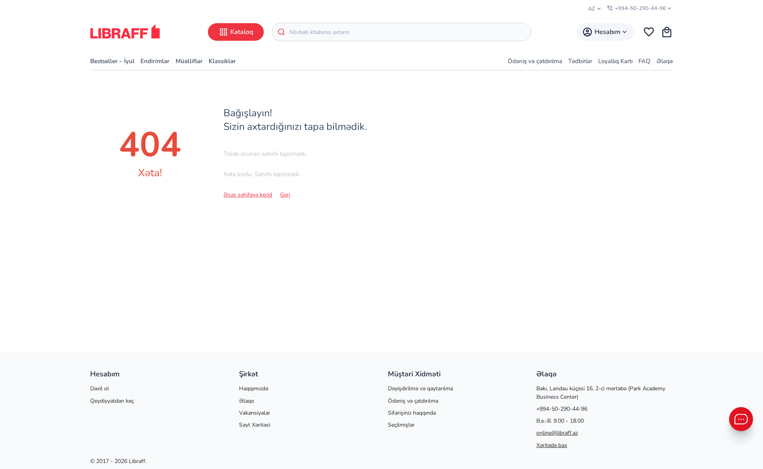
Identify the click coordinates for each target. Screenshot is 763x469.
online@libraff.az (557, 433)
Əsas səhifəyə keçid (247, 195)
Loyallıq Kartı (615, 61)
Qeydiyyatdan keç (112, 401)
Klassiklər (222, 61)
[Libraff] (125, 31)
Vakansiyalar (254, 413)
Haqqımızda (253, 388)
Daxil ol (99, 388)
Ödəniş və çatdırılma (535, 61)
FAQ (644, 61)
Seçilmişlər (401, 425)
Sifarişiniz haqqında (412, 413)
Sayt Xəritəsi (254, 425)
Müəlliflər (189, 61)
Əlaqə (664, 61)
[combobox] (401, 32)
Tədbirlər (580, 61)
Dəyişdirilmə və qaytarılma (420, 388)
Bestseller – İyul (112, 61)
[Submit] (280, 32)
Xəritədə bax (551, 445)
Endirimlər (155, 61)
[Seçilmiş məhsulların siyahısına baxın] (649, 32)
